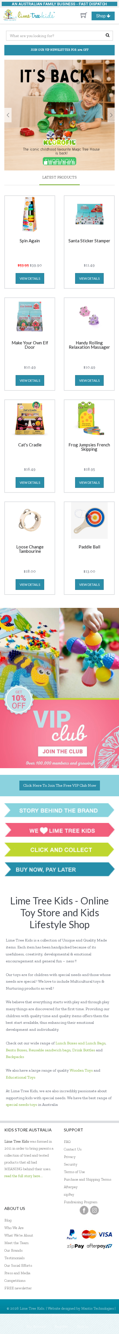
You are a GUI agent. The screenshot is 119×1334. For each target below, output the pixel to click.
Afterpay (71, 1187)
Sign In (82, 1326)
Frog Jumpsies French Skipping (89, 447)
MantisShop (80, 1315)
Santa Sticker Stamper (89, 241)
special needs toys (21, 1104)
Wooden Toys (81, 1070)
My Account (36, 1326)
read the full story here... (23, 1176)
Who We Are (14, 1228)
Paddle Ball (89, 547)
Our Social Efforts (18, 1265)
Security (70, 1164)
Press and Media (17, 1273)
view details (30, 278)
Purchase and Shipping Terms (87, 1179)
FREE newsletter (18, 1288)
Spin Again (30, 241)
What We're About (18, 1235)
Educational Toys (20, 1077)
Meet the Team (16, 1243)
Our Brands (13, 1250)
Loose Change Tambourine (30, 549)
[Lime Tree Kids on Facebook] (84, 1210)
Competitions (14, 1280)
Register (61, 1326)
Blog (8, 1220)
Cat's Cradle (30, 445)
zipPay (69, 1194)
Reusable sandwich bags (49, 1050)
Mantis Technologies (97, 1308)
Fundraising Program (80, 1202)
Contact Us (72, 1149)
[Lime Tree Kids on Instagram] (94, 1210)
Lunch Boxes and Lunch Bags (80, 1043)
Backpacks (15, 1056)
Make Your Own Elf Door (30, 345)
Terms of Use (74, 1172)
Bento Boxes (16, 1050)
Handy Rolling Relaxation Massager (89, 345)
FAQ (67, 1141)
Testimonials (14, 1258)
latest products (59, 177)
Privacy (70, 1157)
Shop (105, 16)
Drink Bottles (83, 1050)
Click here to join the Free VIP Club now (59, 785)
